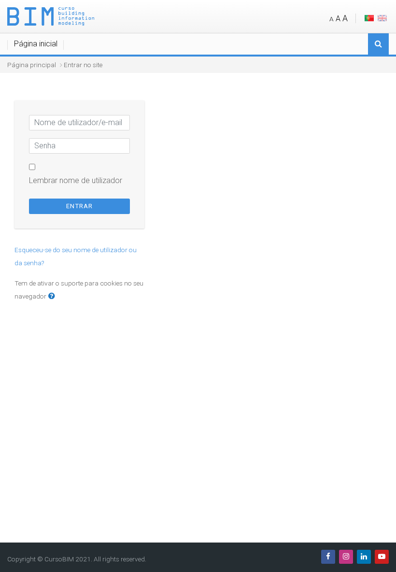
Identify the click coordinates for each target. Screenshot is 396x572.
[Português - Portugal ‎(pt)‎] (369, 17)
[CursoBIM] (50, 15)
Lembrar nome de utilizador (75, 180)
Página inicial (35, 43)
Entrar (79, 206)
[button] (53, 296)
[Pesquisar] (378, 44)
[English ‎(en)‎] (382, 17)
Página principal (31, 65)
